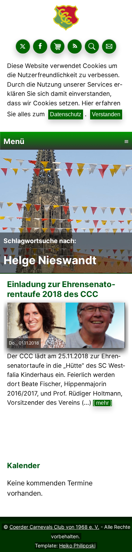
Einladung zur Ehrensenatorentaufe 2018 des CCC (61, 289)
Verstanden (106, 114)
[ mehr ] (102, 403)
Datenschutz (65, 114)
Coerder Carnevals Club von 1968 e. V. (54, 527)
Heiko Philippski (77, 545)
